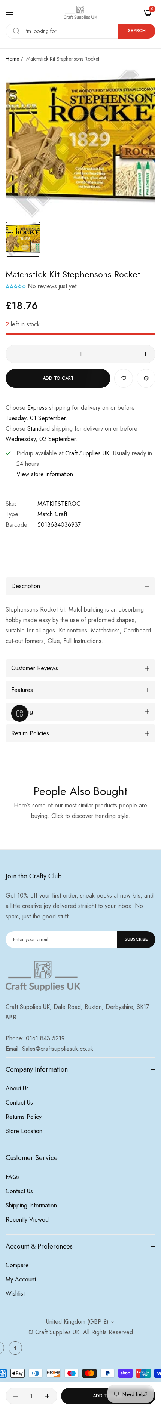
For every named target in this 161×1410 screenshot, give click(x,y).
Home (12, 58)
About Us (17, 1088)
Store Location (24, 1131)
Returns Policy (24, 1116)
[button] (17, 286)
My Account (21, 1279)
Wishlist (15, 1293)
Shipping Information (31, 1205)
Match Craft (52, 514)
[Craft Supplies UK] (80, 12)
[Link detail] (15, 1348)
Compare (17, 1265)
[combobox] (80, 31)
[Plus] (145, 354)
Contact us (19, 1102)
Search (137, 30)
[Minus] (15, 354)
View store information (44, 474)
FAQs (13, 1177)
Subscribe (136, 939)
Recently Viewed (27, 1219)
